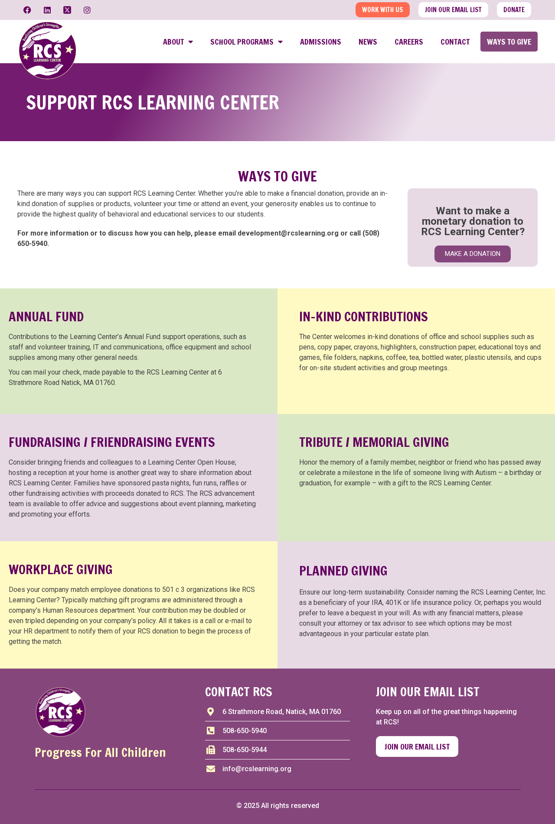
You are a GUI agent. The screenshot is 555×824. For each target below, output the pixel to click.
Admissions (320, 41)
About (173, 41)
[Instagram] (87, 10)
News (368, 41)
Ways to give (509, 41)
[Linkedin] (47, 10)
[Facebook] (27, 10)
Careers (409, 41)
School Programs (242, 41)
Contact (455, 41)
